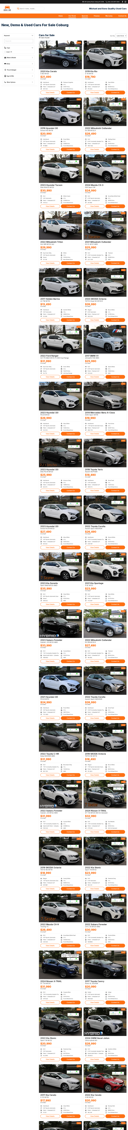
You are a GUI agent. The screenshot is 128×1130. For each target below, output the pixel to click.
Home (61, 16)
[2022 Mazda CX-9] (60, 908)
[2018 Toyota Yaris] (105, 453)
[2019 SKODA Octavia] (105, 737)
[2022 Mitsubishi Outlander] (105, 111)
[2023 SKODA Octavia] (105, 282)
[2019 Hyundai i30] (60, 111)
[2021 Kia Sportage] (105, 566)
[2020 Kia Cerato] (60, 55)
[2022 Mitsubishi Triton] (60, 225)
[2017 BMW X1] (105, 339)
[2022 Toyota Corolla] (105, 510)
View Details (50, 92)
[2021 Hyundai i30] (60, 680)
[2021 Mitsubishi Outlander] (105, 225)
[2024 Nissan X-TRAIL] (105, 794)
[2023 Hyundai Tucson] (60, 168)
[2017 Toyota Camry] (105, 965)
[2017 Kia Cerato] (60, 1078)
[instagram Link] (125, 2)
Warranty (108, 16)
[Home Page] (7, 8)
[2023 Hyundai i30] (60, 396)
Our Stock (72, 16)
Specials (85, 16)
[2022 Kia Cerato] (105, 1078)
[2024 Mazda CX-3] (105, 168)
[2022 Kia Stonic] (105, 851)
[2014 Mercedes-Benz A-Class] (105, 396)
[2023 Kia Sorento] (60, 566)
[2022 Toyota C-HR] (60, 737)
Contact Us (122, 16)
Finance (97, 16)
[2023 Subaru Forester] (60, 623)
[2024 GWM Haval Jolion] (105, 1021)
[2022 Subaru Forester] (60, 794)
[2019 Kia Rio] (105, 55)
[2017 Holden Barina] (60, 282)
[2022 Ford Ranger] (60, 339)
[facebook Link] (122, 2)
